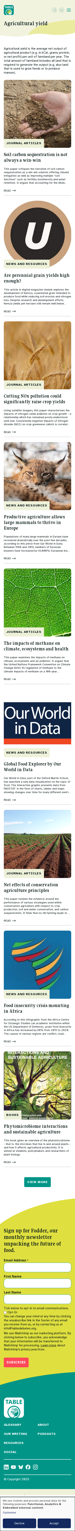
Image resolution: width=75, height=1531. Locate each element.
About (43, 1425)
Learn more (48, 1345)
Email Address (16, 1260)
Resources (14, 1443)
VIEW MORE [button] (37, 1182)
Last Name (12, 1292)
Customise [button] (9, 1512)
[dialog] (37, 1514)
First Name (12, 1277)
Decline (19, 1523)
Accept (54, 1523)
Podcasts (47, 1434)
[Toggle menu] (68, 10)
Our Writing (15, 1434)
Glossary (12, 1425)
